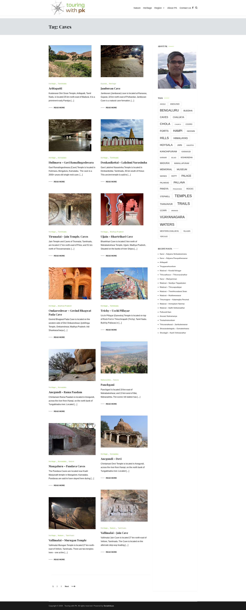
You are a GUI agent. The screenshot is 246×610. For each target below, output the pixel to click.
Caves (164, 117)
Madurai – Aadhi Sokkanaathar (172, 308)
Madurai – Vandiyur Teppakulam (173, 283)
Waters (167, 224)
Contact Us (185, 8)
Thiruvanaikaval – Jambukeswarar (174, 324)
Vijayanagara (172, 217)
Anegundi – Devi (111, 458)
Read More (59, 108)
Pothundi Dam (165, 312)
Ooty (174, 176)
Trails (183, 204)
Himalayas (180, 138)
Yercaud (164, 236)
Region (158, 8)
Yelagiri (186, 231)
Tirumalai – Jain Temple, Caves (68, 236)
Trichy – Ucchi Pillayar (115, 310)
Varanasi (174, 210)
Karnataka (62, 158)
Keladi (173, 157)
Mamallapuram (181, 163)
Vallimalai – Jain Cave (114, 533)
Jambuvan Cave (110, 88)
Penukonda (177, 189)
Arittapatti (55, 88)
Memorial (166, 169)
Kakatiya (190, 145)
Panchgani (107, 384)
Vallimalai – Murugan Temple (67, 540)
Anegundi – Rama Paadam (65, 392)
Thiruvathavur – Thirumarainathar (173, 275)
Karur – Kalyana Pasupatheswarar (174, 258)
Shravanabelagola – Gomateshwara (174, 329)
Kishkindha (187, 157)
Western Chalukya (169, 231)
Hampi (177, 130)
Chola (165, 124)
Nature (137, 8)
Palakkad (164, 183)
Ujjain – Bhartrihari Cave (117, 236)
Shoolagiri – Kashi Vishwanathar (173, 333)
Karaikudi (186, 152)
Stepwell (165, 196)
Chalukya (178, 117)
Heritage (147, 8)
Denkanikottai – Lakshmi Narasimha (124, 162)
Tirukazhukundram (167, 320)
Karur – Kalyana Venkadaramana (173, 254)
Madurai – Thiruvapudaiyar (171, 287)
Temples (183, 196)
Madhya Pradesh (117, 232)
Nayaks (163, 176)
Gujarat (104, 84)
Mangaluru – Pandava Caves (67, 466)
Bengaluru (169, 110)
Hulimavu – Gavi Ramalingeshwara (71, 162)
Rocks (189, 189)
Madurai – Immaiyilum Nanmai (172, 304)
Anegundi (175, 104)
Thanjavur (166, 204)
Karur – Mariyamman (168, 279)
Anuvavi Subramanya (168, 316)
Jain (179, 145)
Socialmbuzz (109, 606)
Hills (164, 138)
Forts (164, 130)
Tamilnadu (62, 84)
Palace (186, 175)
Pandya (164, 189)
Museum (182, 169)
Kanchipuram (168, 151)
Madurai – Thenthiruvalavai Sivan (173, 291)
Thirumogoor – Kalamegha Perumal (174, 299)
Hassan (191, 131)
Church (178, 124)
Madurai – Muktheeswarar (170, 295)
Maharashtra (106, 380)
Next (67, 586)
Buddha (187, 111)
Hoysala (166, 144)
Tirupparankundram (168, 266)
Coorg (189, 124)
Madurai (165, 163)
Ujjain (163, 210)
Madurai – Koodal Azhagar (170, 271)
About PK (172, 8)
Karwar (163, 158)
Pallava (179, 182)
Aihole (163, 104)
